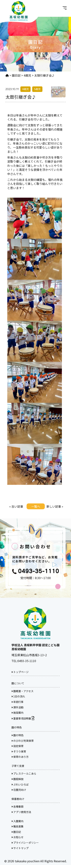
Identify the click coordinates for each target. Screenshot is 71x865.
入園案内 (18, 821)
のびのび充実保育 (23, 740)
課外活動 (18, 707)
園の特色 (18, 735)
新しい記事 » (54, 506)
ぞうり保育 (19, 751)
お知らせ (18, 837)
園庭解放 (18, 779)
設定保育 (18, 746)
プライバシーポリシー (26, 842)
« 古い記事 (16, 506)
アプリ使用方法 (22, 812)
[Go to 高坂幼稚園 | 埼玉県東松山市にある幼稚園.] (7, 75)
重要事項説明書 (22, 718)
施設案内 (18, 712)
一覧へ (35, 506)
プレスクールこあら (24, 773)
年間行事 (18, 702)
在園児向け (19, 790)
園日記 (17, 832)
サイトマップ (21, 848)
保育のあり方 (21, 757)
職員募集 (18, 826)
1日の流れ (19, 696)
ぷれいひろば (21, 784)
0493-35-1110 (26, 661)
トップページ (21, 672)
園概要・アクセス (23, 691)
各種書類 (18, 806)
